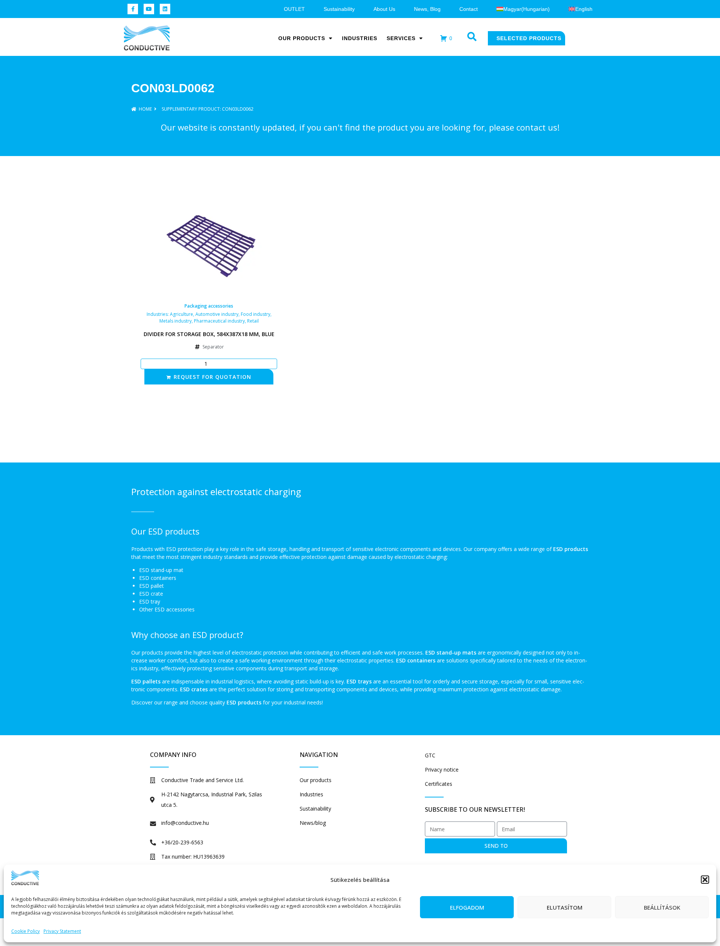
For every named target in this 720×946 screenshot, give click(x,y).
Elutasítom (564, 907)
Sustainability (339, 9)
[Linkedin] (165, 9)
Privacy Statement (62, 931)
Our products (301, 38)
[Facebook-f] (133, 9)
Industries (359, 38)
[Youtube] (149, 9)
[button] (705, 879)
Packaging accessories (208, 306)
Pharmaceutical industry (219, 321)
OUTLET (294, 9)
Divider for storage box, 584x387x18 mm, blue (209, 334)
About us (384, 9)
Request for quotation (212, 376)
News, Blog (427, 9)
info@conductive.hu (185, 822)
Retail (253, 321)
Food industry (255, 314)
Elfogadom (467, 907)
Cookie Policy (25, 931)
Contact (468, 9)
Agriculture (181, 314)
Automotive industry (216, 314)
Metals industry (175, 321)
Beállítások (662, 907)
